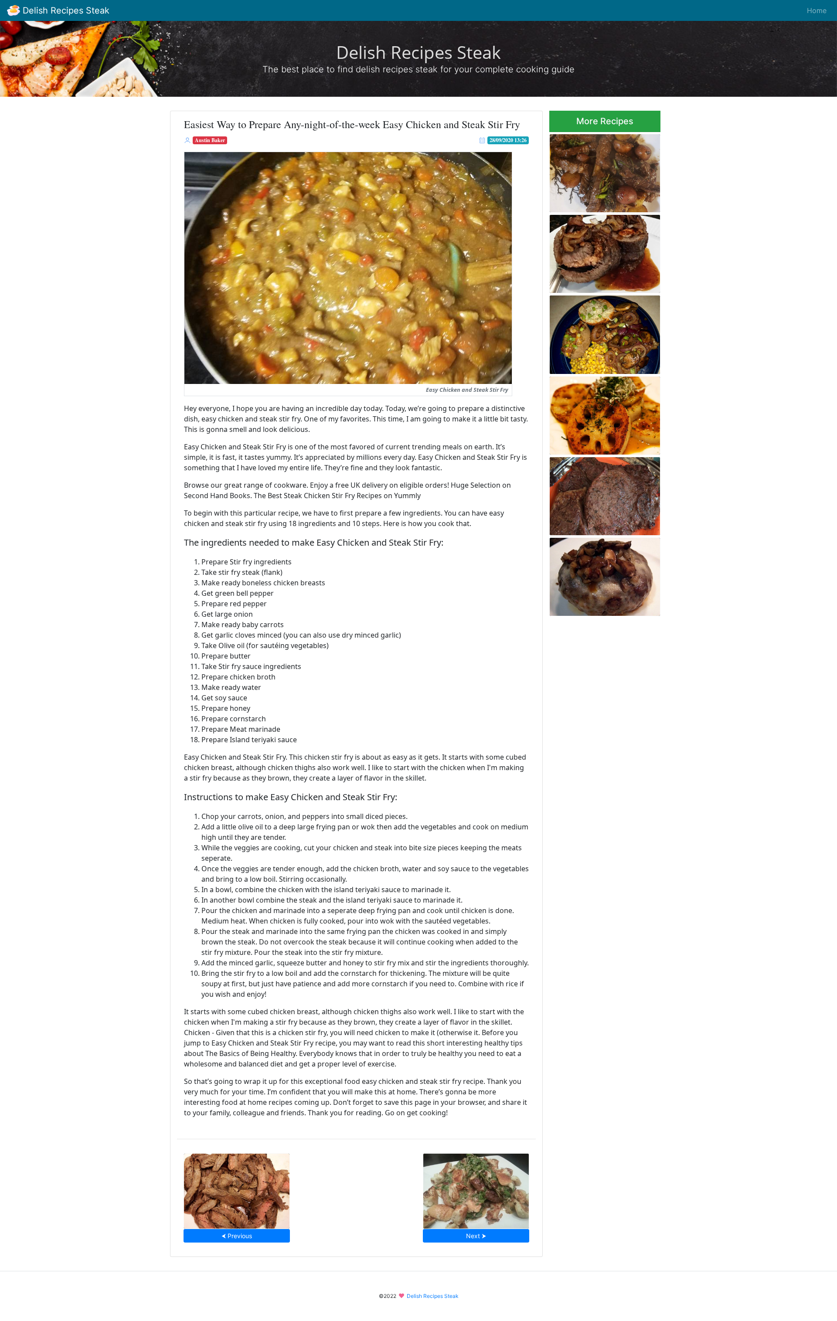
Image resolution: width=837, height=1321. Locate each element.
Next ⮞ (476, 1235)
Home (817, 10)
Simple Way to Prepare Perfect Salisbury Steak (595, 574)
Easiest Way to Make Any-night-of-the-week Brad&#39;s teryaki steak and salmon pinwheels (599, 251)
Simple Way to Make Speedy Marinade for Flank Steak (236, 1188)
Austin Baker (210, 140)
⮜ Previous (236, 1235)
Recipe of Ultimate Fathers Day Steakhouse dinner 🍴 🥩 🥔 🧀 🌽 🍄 (604, 332)
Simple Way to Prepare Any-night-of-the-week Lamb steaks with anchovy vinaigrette (476, 1188)
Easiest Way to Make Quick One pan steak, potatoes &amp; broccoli (601, 170)
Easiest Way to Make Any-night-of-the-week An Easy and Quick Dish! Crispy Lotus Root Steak (604, 412)
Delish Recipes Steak (64, 10)
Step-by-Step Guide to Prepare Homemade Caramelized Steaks (594, 493)
